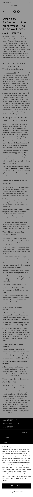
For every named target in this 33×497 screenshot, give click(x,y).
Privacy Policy (8, 471)
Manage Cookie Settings (16, 492)
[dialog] (16, 470)
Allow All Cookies (16, 486)
